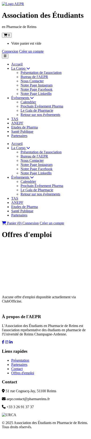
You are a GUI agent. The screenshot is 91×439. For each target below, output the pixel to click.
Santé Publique (22, 131)
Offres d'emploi (22, 373)
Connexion (10, 51)
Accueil (17, 64)
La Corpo (18, 68)
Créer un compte (31, 51)
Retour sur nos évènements (40, 115)
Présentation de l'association (41, 73)
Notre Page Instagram (36, 85)
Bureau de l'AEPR (34, 77)
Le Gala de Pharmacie (37, 110)
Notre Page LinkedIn (36, 94)
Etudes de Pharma (24, 127)
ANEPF (17, 123)
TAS (14, 119)
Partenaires (19, 136)
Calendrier (28, 102)
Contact (17, 369)
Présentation (20, 360)
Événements (20, 98)
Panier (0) (14, 223)
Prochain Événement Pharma (42, 106)
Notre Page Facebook (36, 89)
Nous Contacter (32, 81)
